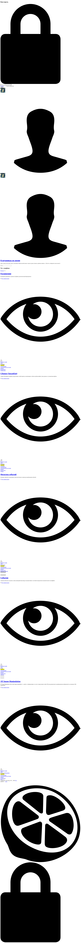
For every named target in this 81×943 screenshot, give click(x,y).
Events (1, 668)
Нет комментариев (5, 278)
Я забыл (2, 86)
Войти (2, 87)
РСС (16, 780)
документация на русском (5, 367)
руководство (3, 370)
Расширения (5, 274)
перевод (2, 368)
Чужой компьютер (10, 86)
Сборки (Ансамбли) (8, 373)
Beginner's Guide (3, 362)
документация (3, 366)
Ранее (1, 779)
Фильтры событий (8, 474)
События (4, 578)
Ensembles (2, 464)
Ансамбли (2, 466)
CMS (1, 363)
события (2, 674)
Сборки (2, 471)
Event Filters (2, 564)
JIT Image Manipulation (10, 681)
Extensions (2, 364)
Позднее (2, 270)
